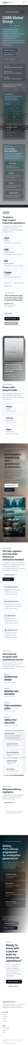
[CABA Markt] (18, 119)
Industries (5, 1016)
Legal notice (5, 1030)
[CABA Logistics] (18, 113)
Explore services (8, 54)
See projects (7, 579)
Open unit (8, 489)
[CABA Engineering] (10, 113)
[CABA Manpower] (18, 108)
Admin (4, 1032)
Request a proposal (9, 50)
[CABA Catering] (10, 119)
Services (4, 1014)
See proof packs (10, 323)
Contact (4, 1021)
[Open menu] (24, 2)
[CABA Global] (10, 108)
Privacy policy (6, 1028)
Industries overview (9, 574)
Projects (4, 1018)
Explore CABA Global (9, 923)
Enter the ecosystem (9, 59)
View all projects (8, 802)
